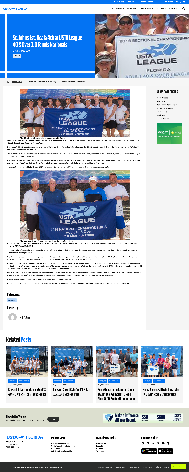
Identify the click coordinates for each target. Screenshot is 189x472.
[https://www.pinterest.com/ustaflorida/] (168, 443)
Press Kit (99, 446)
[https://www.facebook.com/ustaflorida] (143, 443)
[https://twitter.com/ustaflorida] (158, 443)
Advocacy (161, 101)
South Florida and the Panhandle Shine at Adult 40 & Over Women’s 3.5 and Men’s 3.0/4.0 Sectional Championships (116, 394)
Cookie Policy (121, 467)
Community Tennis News (167, 105)
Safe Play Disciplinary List (61, 451)
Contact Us (101, 443)
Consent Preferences (105, 467)
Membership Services (148, 2)
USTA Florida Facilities (60, 443)
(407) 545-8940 (12, 447)
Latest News (17, 82)
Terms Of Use (134, 467)
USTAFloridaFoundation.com (63, 446)
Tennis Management (165, 108)
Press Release (162, 98)
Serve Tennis (119, 2)
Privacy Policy (147, 467)
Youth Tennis (162, 115)
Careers (99, 448)
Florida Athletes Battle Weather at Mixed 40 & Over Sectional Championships (161, 391)
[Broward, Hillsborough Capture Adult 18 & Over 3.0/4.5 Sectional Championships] (27, 361)
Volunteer (100, 451)
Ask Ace (180, 467)
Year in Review (163, 119)
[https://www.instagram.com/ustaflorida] (153, 443)
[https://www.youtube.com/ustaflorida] (163, 443)
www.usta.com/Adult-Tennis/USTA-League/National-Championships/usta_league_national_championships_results (88, 283)
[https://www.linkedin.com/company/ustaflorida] (148, 443)
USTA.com (55, 448)
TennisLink (132, 2)
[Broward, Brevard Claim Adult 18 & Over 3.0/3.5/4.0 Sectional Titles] (72, 361)
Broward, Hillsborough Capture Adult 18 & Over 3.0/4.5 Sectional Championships (27, 391)
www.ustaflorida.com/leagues (59, 279)
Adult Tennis (162, 112)
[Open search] (184, 8)
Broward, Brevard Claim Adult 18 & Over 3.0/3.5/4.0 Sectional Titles (71, 391)
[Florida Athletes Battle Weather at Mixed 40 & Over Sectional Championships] (162, 361)
